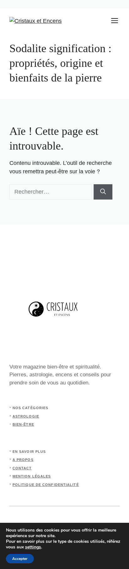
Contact (22, 468)
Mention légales (32, 476)
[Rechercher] (103, 192)
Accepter (20, 558)
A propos (23, 460)
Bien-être (23, 424)
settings (33, 547)
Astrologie (26, 416)
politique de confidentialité (46, 485)
